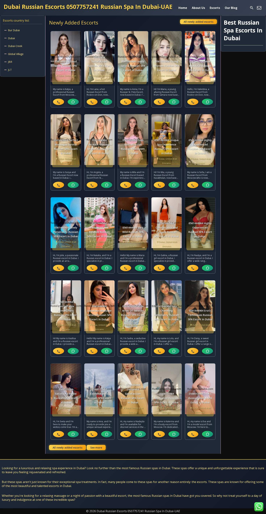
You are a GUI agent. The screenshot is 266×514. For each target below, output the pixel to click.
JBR (10, 61)
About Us (198, 8)
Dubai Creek (15, 46)
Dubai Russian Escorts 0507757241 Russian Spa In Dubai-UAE (88, 7)
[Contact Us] (259, 8)
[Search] (251, 8)
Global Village (16, 54)
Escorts (215, 8)
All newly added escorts (198, 21)
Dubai (11, 38)
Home (182, 8)
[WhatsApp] (73, 102)
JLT (10, 69)
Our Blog (231, 8)
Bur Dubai (14, 30)
